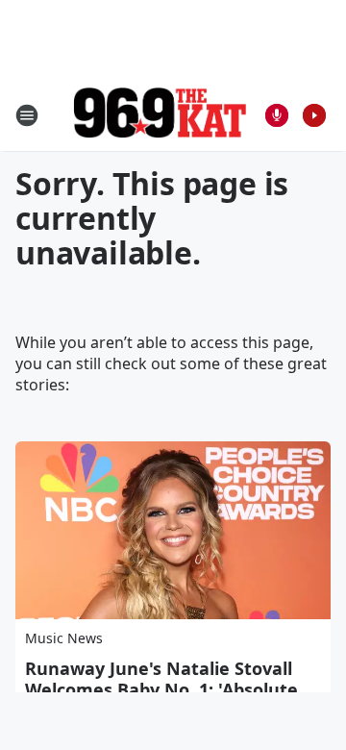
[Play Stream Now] (314, 115)
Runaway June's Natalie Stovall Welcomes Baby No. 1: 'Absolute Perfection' (161, 689)
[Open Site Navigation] (26, 115)
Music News (64, 638)
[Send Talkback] (276, 115)
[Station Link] (159, 115)
